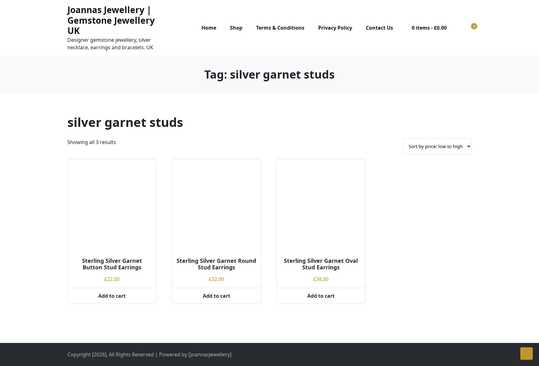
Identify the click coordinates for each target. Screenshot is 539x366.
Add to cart (112, 295)
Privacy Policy (335, 27)
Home (209, 27)
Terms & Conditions (280, 27)
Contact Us (379, 27)
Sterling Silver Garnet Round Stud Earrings (216, 264)
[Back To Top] (526, 353)
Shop (236, 27)
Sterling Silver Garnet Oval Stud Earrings (321, 264)
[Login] (460, 27)
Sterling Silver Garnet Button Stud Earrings (112, 264)
